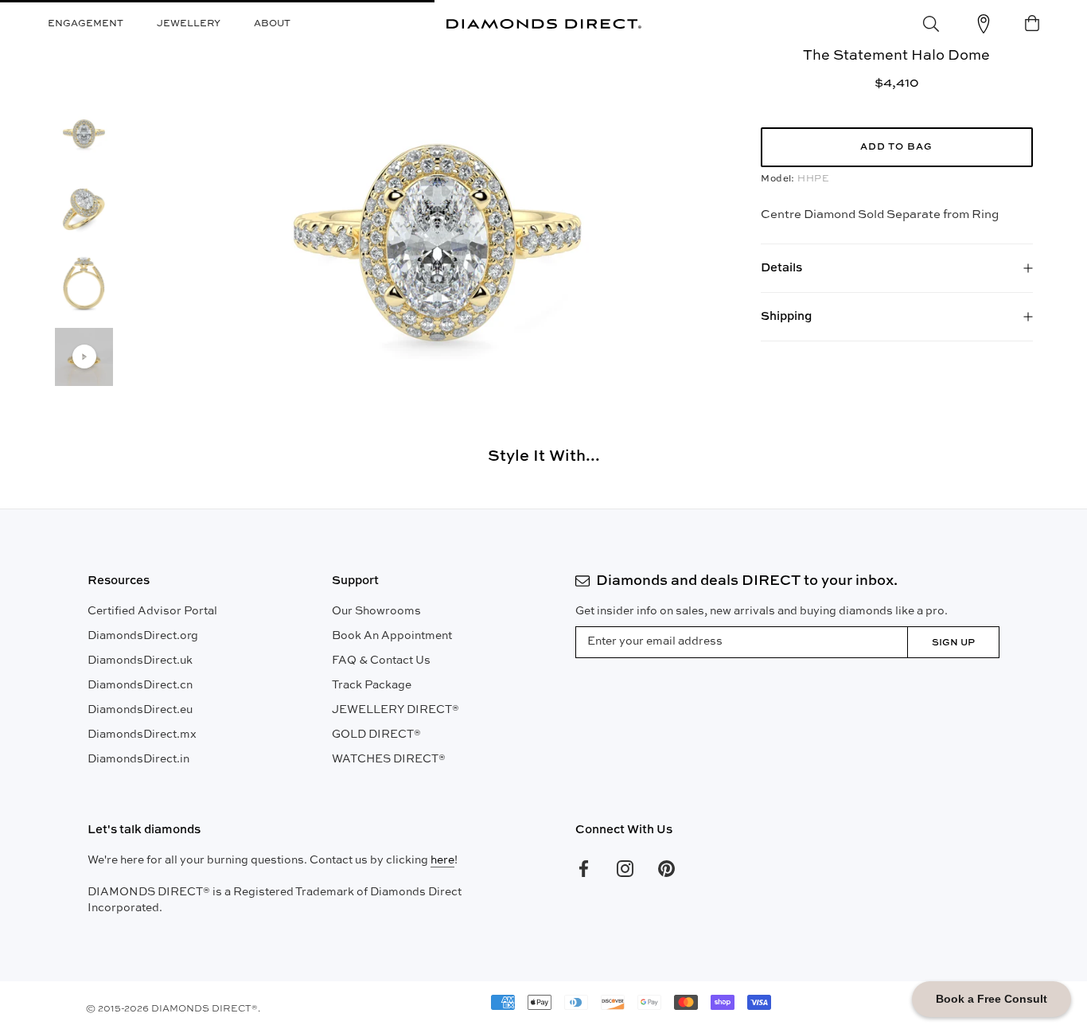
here (442, 860)
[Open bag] (1032, 23)
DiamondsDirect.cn (140, 685)
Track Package (371, 685)
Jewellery (188, 24)
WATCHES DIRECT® (389, 759)
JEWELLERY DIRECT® (395, 709)
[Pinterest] (666, 868)
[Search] (931, 23)
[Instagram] (625, 868)
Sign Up (953, 643)
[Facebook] (583, 868)
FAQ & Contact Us (381, 660)
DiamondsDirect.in (138, 759)
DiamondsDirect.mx (142, 734)
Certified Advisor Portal (152, 611)
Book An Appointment (392, 635)
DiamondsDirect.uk (140, 660)
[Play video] (84, 356)
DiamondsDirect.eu (140, 709)
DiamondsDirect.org (143, 635)
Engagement (85, 24)
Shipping (786, 316)
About (272, 24)
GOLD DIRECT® (376, 734)
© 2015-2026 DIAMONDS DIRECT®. (173, 1009)
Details (781, 268)
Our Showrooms (376, 611)
